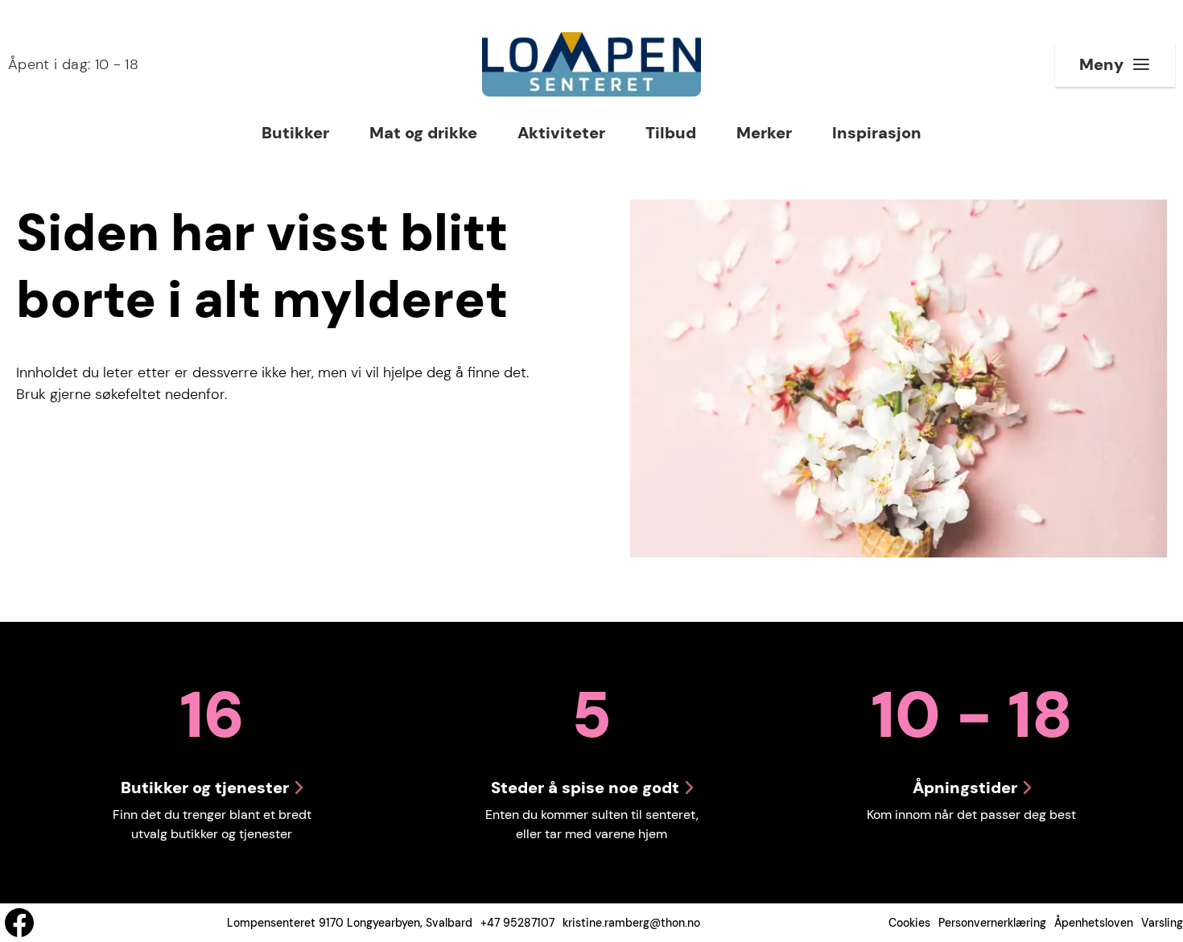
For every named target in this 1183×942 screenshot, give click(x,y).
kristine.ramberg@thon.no (631, 922)
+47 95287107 (517, 922)
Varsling (1162, 922)
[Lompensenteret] (591, 64)
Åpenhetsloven (1093, 922)
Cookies (909, 922)
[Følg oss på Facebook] (19, 922)
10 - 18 (73, 64)
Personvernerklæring (992, 922)
